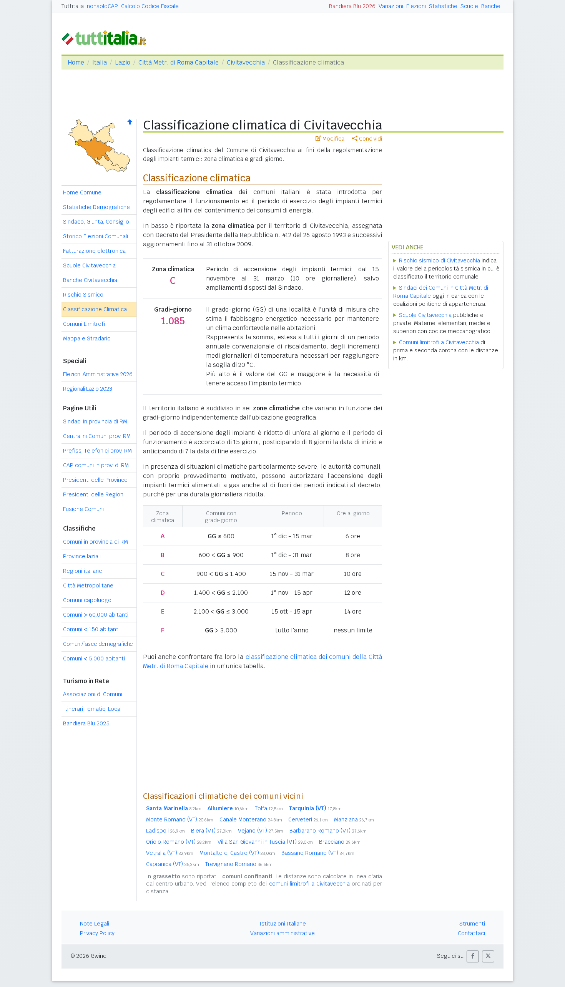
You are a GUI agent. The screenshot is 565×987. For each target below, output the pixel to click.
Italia (99, 62)
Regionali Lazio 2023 (87, 388)
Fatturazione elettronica (94, 250)
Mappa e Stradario (87, 338)
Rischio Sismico (83, 294)
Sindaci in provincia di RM (95, 421)
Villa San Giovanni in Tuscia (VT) (265, 841)
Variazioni (391, 6)
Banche (490, 6)
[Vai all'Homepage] (106, 37)
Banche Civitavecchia (90, 280)
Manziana (354, 819)
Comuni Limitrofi (84, 323)
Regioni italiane (82, 570)
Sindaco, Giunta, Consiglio (96, 221)
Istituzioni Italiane (282, 923)
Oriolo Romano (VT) (178, 841)
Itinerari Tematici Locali (93, 708)
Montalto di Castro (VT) (237, 852)
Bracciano (340, 841)
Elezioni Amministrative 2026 (97, 374)
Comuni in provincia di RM (95, 541)
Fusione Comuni (83, 509)
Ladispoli (165, 830)
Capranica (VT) (172, 864)
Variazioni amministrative (282, 933)
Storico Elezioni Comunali (95, 236)
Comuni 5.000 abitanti (94, 658)
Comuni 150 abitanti (91, 629)
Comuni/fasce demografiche (98, 643)
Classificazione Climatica (95, 309)
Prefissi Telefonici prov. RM (97, 450)
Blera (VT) (211, 830)
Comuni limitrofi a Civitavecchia (439, 342)
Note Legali (94, 923)
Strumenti (472, 923)
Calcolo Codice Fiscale (150, 6)
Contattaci (471, 933)
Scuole (469, 6)
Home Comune (82, 192)
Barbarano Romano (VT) (328, 830)
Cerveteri (308, 819)
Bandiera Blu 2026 (352, 6)
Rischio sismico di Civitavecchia (439, 260)
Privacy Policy (97, 933)
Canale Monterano (250, 819)
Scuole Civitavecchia (89, 265)
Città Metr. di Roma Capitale (178, 62)
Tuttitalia (72, 6)
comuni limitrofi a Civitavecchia (309, 883)
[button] (473, 956)
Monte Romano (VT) (179, 819)
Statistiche (443, 6)
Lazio (122, 62)
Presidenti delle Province (95, 479)
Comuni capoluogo (87, 600)
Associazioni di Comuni (92, 694)
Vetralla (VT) (169, 852)
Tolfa (269, 808)
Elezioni (416, 6)
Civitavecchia (246, 62)
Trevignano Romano (239, 864)
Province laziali (82, 556)
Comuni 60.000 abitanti (95, 614)
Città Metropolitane (88, 585)
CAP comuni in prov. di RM (96, 465)
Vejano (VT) (260, 830)
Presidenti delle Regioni (94, 494)
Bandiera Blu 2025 (86, 723)
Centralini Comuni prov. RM (97, 436)
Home (76, 62)
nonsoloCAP (102, 6)
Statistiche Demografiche (96, 207)
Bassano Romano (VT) (317, 852)
